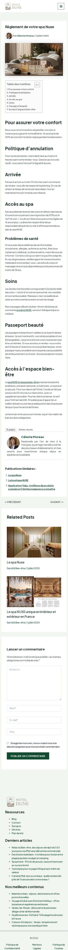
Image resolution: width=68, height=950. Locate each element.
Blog (14, 818)
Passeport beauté (18, 106)
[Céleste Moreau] (13, 442)
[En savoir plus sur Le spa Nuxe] (34, 541)
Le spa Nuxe (15, 475)
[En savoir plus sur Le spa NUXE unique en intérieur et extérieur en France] (34, 591)
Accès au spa (15, 99)
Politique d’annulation (20, 92)
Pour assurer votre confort (21, 89)
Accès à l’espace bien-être (22, 109)
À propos (11, 429)
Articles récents (26, 429)
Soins (11, 102)
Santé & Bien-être (16, 568)
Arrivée (12, 96)
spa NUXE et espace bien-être (23, 382)
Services (16, 829)
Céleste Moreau (32, 437)
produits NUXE (24, 310)
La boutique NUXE (18, 480)
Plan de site (17, 833)
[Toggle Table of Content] (35, 84)
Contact (16, 822)
